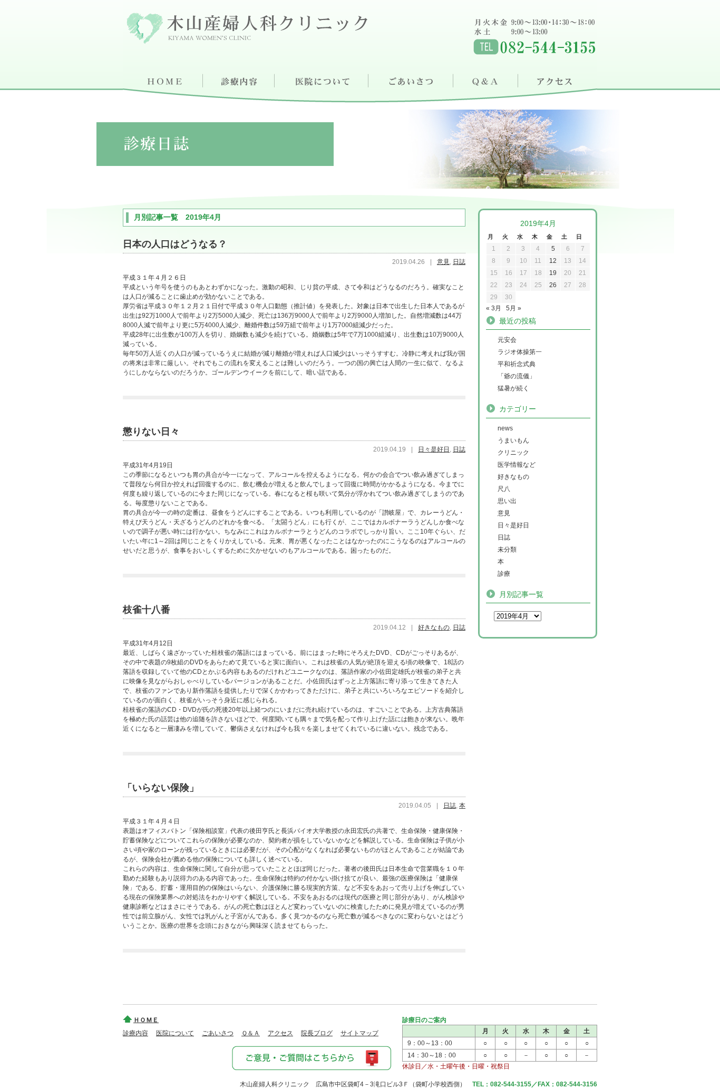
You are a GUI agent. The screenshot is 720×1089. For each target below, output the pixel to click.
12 (553, 260)
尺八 (504, 489)
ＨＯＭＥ (163, 79)
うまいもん (513, 440)
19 (553, 273)
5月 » (513, 308)
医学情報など (517, 464)
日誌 (459, 262)
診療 (504, 573)
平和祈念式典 (517, 364)
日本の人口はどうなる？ (175, 244)
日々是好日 (434, 449)
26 (553, 285)
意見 (443, 262)
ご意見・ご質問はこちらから (311, 1057)
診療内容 (239, 79)
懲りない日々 (151, 431)
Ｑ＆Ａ (487, 79)
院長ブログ (317, 1033)
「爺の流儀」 (517, 376)
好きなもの (434, 627)
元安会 (507, 340)
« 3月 (493, 308)
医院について (322, 79)
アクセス (558, 79)
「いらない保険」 (161, 787)
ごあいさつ (412, 79)
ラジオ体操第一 (520, 352)
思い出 (507, 501)
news (505, 428)
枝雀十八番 (146, 609)
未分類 (507, 549)
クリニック (513, 452)
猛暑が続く (513, 388)
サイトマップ (359, 1033)
